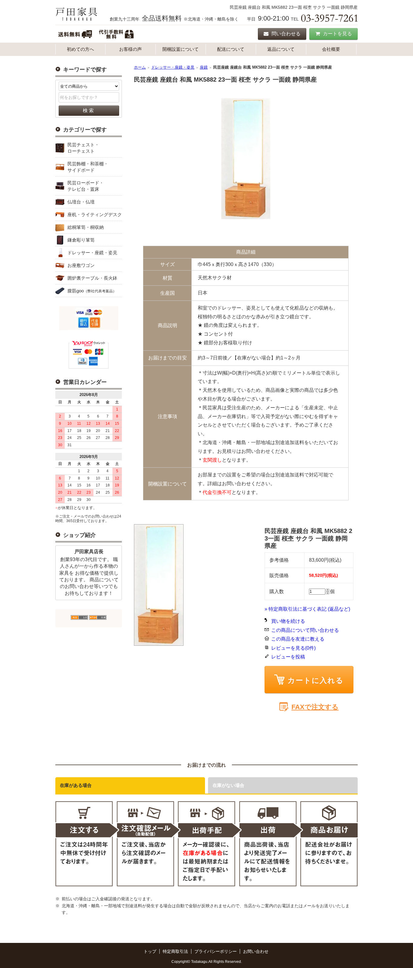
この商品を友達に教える (297, 639)
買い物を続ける (288, 621)
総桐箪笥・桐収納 (85, 227)
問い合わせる (286, 33)
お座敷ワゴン (81, 265)
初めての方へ (80, 49)
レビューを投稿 (288, 656)
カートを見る (337, 33)
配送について (230, 49)
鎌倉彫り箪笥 (81, 239)
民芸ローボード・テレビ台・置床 (85, 186)
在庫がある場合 (76, 785)
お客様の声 (130, 49)
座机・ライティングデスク (94, 214)
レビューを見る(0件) (293, 648)
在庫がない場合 (228, 785)
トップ (150, 951)
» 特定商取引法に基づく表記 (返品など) (307, 609)
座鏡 (204, 67)
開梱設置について (180, 49)
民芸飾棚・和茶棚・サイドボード (87, 167)
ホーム (140, 67)
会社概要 (331, 49)
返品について (280, 49)
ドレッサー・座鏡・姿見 (92, 252)
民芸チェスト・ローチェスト (83, 148)
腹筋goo (91, 290)
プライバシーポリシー (215, 951)
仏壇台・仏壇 (81, 201)
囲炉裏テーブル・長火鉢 (92, 278)
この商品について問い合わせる (305, 630)
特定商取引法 (175, 951)
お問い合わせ (255, 951)
